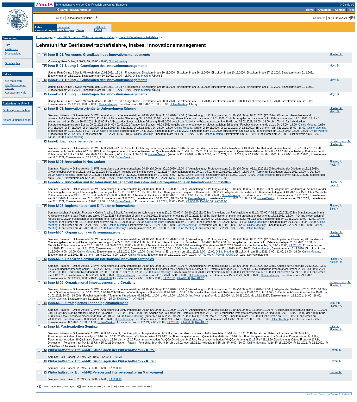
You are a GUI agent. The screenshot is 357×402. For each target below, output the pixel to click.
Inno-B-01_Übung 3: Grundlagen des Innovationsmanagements (97, 94)
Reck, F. (335, 164)
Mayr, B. (335, 65)
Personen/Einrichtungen (65, 29)
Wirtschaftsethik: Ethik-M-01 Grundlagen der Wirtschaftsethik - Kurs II (102, 361)
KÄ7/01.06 (221, 177)
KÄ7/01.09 (192, 177)
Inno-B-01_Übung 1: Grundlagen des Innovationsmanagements (97, 66)
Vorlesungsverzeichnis (16, 110)
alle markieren (13, 80)
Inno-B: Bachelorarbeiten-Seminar (74, 141)
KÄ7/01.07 (206, 177)
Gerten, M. (336, 349)
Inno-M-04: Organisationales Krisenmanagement (86, 232)
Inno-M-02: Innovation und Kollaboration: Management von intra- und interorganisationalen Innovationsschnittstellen (139, 182)
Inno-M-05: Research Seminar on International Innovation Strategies (101, 259)
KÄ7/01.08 (220, 201)
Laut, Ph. (335, 235)
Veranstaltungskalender (17, 119)
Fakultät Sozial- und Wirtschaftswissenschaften (85, 37)
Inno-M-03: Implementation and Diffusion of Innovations (91, 206)
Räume (80, 30)
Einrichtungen (44, 37)
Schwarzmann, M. (340, 141)
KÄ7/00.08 (206, 201)
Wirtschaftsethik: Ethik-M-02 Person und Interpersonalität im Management (105, 372)
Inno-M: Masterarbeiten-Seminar (73, 326)
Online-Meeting (118, 61)
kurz (7, 44)
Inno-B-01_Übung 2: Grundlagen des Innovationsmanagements (97, 80)
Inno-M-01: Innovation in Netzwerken (76, 162)
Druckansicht (13, 53)
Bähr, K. (334, 185)
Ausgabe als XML (15, 92)
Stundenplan (12, 63)
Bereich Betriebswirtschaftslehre (138, 37)
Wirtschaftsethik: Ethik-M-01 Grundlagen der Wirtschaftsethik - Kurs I (101, 350)
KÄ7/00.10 (192, 201)
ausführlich (11, 49)
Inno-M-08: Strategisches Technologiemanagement (88, 303)
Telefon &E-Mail (100, 29)
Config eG (335, 394)
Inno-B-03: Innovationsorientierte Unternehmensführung (92, 108)
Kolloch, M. (336, 261)
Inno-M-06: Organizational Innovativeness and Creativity (91, 282)
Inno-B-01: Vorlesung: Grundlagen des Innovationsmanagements (99, 54)
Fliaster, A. (336, 54)
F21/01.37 (116, 356)
